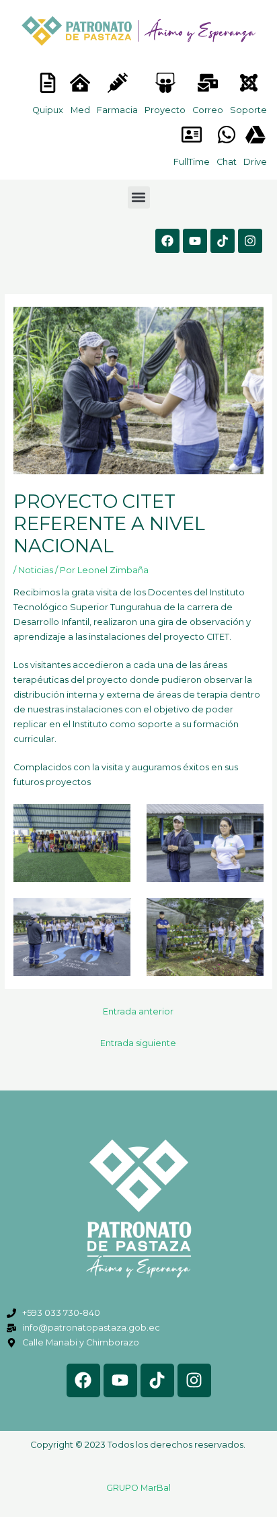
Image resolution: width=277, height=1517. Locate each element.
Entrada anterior (138, 1011)
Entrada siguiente (138, 1043)
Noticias (35, 570)
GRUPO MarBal (138, 1488)
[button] (139, 197)
